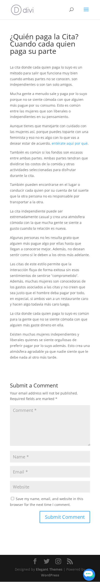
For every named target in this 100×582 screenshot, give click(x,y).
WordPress (50, 575)
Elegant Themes (49, 569)
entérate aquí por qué (70, 143)
